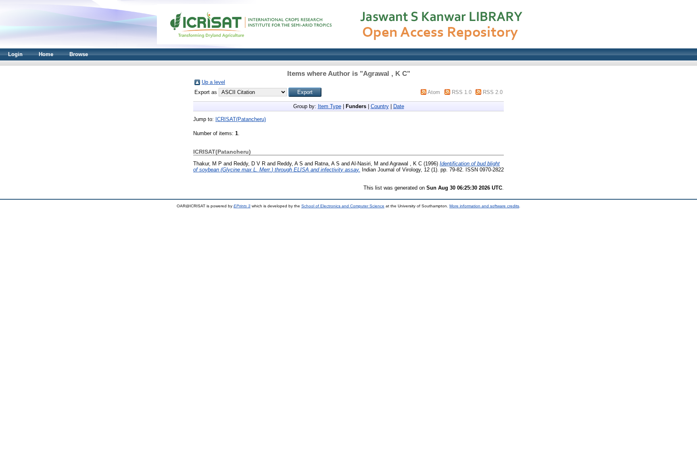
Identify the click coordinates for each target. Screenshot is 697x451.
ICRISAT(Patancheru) (240, 119)
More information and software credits (484, 206)
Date (398, 106)
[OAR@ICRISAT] (348, 47)
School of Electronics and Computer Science (342, 206)
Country (380, 106)
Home (46, 54)
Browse (78, 54)
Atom (434, 92)
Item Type (329, 106)
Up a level (213, 82)
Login (15, 54)
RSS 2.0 (493, 92)
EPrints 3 (242, 206)
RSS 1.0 (462, 92)
